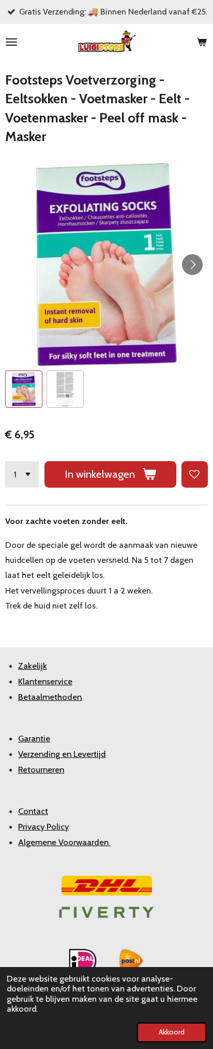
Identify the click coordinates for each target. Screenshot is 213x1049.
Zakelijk (32, 665)
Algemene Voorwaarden (64, 842)
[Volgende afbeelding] (192, 264)
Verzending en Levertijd (62, 754)
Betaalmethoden (50, 697)
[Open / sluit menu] (11, 42)
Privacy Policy (43, 826)
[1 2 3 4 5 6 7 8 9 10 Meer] (22, 474)
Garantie (34, 738)
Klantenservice (45, 681)
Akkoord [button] (172, 1032)
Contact (33, 811)
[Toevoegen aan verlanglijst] (194, 474)
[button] (23, 389)
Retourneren (41, 769)
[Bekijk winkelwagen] (201, 42)
